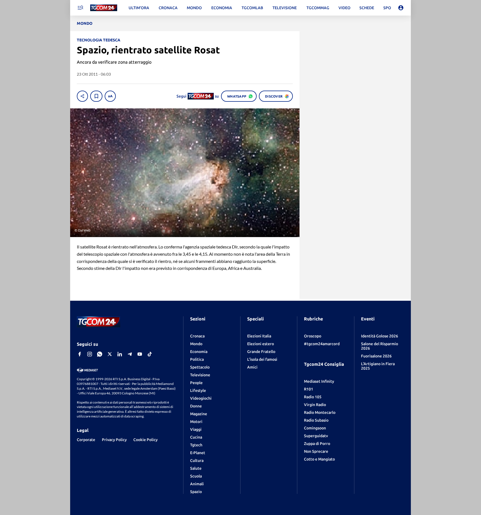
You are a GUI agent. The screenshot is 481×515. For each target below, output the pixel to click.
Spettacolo (200, 367)
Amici (252, 367)
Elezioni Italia (259, 336)
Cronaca (197, 336)
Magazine (198, 414)
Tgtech (196, 445)
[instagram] (89, 354)
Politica (197, 359)
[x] (109, 354)
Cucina (196, 437)
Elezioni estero (260, 344)
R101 (308, 389)
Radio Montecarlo (319, 412)
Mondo (196, 344)
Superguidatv (316, 436)
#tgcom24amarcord (322, 344)
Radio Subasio (316, 420)
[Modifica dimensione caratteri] (110, 96)
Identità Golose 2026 (379, 336)
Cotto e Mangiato (319, 459)
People (196, 382)
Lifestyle (198, 390)
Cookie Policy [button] (145, 439)
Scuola (196, 476)
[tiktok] (150, 354)
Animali (197, 484)
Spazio (196, 491)
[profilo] (401, 7)
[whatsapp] (99, 354)
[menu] (80, 7)
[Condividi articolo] (82, 96)
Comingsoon (315, 428)
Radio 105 (313, 397)
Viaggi (196, 429)
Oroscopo (312, 336)
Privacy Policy (114, 439)
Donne (196, 406)
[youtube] (140, 354)
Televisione (200, 375)
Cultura (196, 460)
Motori (196, 421)
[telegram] (129, 354)
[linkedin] (119, 354)
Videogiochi (201, 398)
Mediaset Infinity (319, 381)
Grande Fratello (261, 351)
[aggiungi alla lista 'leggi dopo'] (96, 96)
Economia (198, 351)
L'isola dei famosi (262, 359)
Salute (196, 468)
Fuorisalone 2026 (376, 356)
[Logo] (103, 7)
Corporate (86, 439)
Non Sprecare (316, 451)
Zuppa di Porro (317, 443)
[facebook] (79, 354)
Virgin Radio (315, 404)
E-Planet (197, 453)
